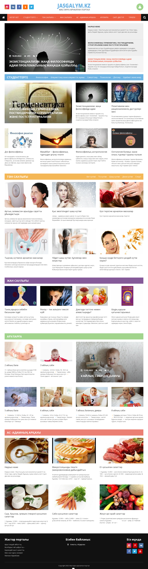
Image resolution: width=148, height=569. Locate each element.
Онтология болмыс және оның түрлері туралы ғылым (126, 153)
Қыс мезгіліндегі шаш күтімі (66, 211)
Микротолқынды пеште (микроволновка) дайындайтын (69, 468)
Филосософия (42, 77)
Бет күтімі (91, 176)
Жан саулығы (66, 17)
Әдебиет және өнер (132, 77)
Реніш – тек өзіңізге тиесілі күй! (54, 311)
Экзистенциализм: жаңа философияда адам (88, 107)
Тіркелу (132, 17)
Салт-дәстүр (118, 17)
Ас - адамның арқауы (86, 17)
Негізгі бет (14, 17)
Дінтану (116, 77)
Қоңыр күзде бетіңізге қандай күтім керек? (118, 259)
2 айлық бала (11, 365)
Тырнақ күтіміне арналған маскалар (24, 257)
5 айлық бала (11, 410)
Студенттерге (29, 17)
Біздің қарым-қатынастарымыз (120, 311)
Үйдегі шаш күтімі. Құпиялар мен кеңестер (69, 259)
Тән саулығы (48, 17)
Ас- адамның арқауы (24, 432)
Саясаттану (92, 77)
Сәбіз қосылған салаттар (65, 513)
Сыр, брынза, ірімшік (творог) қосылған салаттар (26, 515)
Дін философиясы (14, 151)
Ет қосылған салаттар (111, 467)
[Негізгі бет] (74, 7)
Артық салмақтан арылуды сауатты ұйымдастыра (23, 212)
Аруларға (104, 17)
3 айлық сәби (47, 365)
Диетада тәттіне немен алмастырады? (88, 311)
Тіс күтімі (102, 176)
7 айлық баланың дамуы (88, 410)
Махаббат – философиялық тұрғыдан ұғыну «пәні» (54, 153)
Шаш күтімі (114, 176)
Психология (105, 77)
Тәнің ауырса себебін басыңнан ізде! (16, 311)
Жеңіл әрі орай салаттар (112, 513)
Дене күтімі (127, 176)
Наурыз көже (11, 467)
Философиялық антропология (91, 151)
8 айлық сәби (118, 410)
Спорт (138, 176)
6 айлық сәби (47, 410)
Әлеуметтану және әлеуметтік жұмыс (68, 77)
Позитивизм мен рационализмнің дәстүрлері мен (126, 109)
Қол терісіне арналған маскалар (116, 211)
